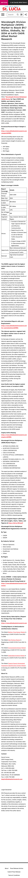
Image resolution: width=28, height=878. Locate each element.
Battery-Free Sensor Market (16, 632)
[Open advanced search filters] (21, 14)
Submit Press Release (14, 872)
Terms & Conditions (14, 875)
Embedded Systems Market (16, 655)
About (6, 868)
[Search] (18, 14)
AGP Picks (4, 2)
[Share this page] (26, 14)
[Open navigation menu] (2, 14)
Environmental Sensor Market (17, 648)
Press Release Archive (16, 868)
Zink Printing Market (14, 640)
